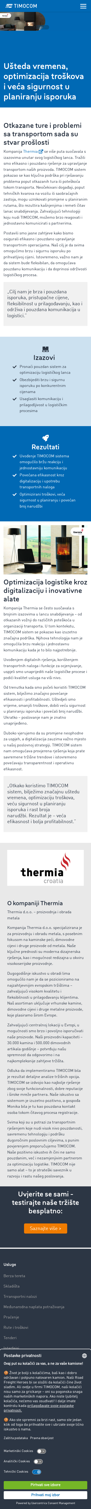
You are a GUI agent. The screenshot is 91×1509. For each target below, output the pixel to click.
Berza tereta (14, 1276)
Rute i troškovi (16, 1328)
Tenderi (10, 1338)
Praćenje (11, 1317)
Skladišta (12, 1286)
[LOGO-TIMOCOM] (21, 6)
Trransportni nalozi (20, 1297)
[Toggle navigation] (83, 6)
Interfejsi (11, 1348)
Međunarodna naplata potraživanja (34, 1307)
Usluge (10, 1264)
